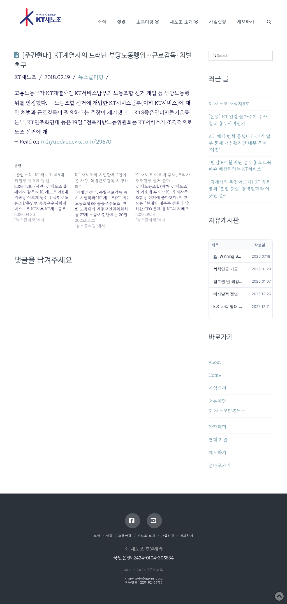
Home (215, 375)
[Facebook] (132, 520)
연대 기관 (218, 440)
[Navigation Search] (266, 14)
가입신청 (217, 388)
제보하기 (217, 453)
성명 (109, 536)
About (215, 362)
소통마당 (217, 401)
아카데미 (217, 427)
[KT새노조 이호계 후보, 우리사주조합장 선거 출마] (165, 197)
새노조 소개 (146, 536)
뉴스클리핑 (90, 77)
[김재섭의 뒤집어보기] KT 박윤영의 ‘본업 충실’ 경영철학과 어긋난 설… (239, 189)
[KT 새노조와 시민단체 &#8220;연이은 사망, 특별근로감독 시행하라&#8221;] (105, 200)
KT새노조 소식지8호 (229, 104)
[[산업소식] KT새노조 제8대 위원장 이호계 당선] (44, 197)
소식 (97, 536)
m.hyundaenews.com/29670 (76, 141)
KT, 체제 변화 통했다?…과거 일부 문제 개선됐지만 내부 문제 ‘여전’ (239, 143)
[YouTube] (154, 520)
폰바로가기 (220, 466)
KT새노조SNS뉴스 (227, 411)
